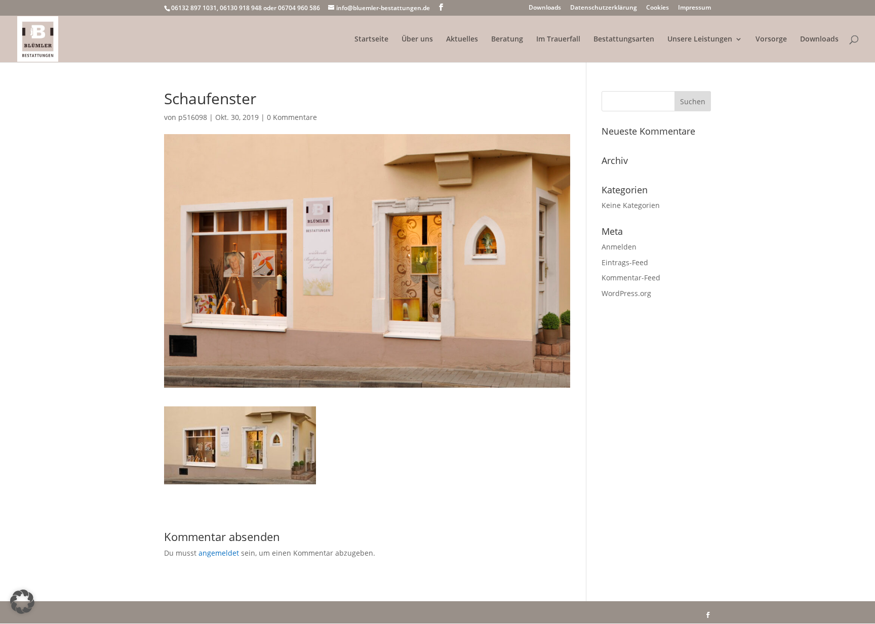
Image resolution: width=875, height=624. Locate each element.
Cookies (657, 8)
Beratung (507, 39)
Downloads (545, 8)
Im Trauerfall (558, 39)
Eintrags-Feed (625, 262)
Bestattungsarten (623, 39)
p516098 (192, 117)
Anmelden (619, 247)
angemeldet (218, 553)
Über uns (417, 39)
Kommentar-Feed (631, 277)
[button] (22, 601)
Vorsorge (771, 39)
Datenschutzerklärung (603, 8)
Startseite (371, 39)
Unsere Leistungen (699, 39)
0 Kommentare (292, 117)
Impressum (694, 8)
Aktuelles (462, 39)
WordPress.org (626, 293)
